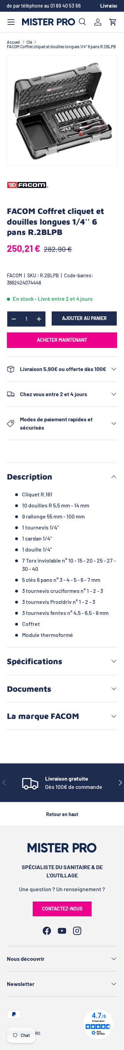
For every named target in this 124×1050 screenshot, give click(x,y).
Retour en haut (62, 814)
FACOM (14, 275)
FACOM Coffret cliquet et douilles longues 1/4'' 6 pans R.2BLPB (61, 46)
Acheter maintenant (62, 340)
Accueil (13, 42)
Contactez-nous (62, 909)
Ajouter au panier (84, 318)
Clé (29, 42)
